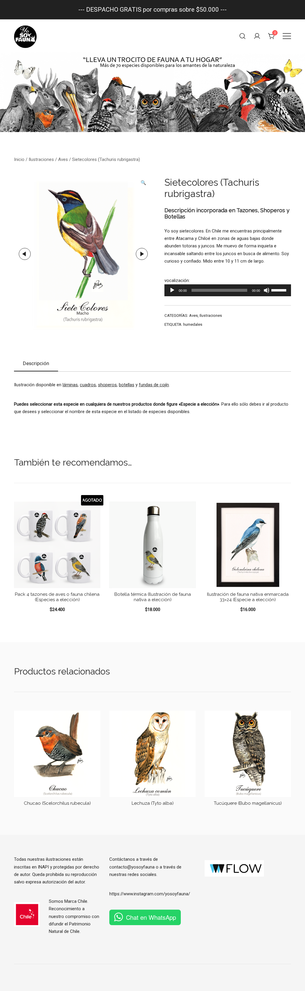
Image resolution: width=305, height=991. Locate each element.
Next (142, 254)
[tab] (36, 363)
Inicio (19, 159)
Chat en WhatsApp (151, 917)
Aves (63, 159)
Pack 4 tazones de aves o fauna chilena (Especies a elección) (57, 597)
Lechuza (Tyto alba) (153, 803)
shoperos (107, 384)
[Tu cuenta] (257, 36)
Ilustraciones (41, 159)
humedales (192, 324)
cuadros (88, 384)
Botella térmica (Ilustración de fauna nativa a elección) (152, 597)
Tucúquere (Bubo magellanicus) (248, 803)
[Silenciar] (267, 290)
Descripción (36, 363)
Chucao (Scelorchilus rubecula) (57, 803)
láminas (70, 384)
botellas (126, 384)
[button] (143, 183)
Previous (25, 254)
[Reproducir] (172, 290)
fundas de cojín (154, 384)
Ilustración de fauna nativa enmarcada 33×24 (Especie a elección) (248, 597)
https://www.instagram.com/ (137, 894)
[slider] (279, 289)
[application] (227, 290)
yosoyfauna (176, 894)
